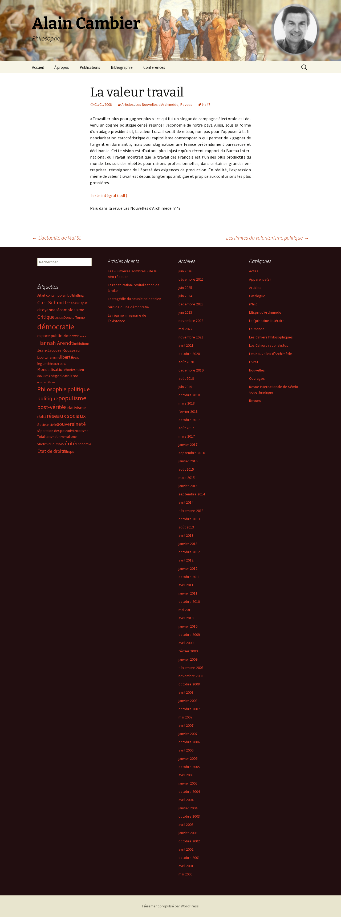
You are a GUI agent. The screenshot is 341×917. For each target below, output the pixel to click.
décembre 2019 (191, 370)
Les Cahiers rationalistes (268, 345)
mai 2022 (185, 328)
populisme (72, 398)
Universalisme (66, 436)
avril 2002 (185, 849)
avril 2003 (185, 824)
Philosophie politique (63, 389)
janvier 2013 (187, 543)
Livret (253, 361)
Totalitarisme (46, 436)
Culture (59, 318)
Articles (127, 104)
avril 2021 (185, 345)
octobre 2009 (189, 634)
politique (47, 398)
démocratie (55, 327)
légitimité (44, 363)
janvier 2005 (187, 783)
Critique (46, 317)
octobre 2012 (189, 552)
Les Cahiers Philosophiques (271, 337)
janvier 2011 (187, 593)
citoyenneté (48, 309)
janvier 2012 (187, 568)
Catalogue (257, 295)
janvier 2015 (187, 485)
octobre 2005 (189, 766)
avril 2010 (185, 618)
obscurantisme (46, 382)
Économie (83, 444)
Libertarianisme (48, 357)
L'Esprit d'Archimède (265, 312)
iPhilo (253, 304)
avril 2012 (185, 560)
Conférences (154, 67)
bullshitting (75, 295)
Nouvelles (257, 370)
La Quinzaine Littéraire (267, 320)
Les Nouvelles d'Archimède (157, 104)
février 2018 (188, 411)
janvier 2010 (187, 626)
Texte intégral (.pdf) (108, 195)
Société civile (47, 424)
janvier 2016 (187, 461)
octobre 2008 (189, 684)
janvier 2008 (187, 700)
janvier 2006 (187, 758)
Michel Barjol (58, 364)
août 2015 (186, 469)
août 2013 (186, 527)
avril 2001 (185, 865)
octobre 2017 (189, 419)
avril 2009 (185, 642)
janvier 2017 (187, 444)
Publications (90, 67)
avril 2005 (185, 775)
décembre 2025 (191, 279)
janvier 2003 (187, 832)
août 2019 (186, 378)
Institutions (81, 343)
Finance (81, 336)
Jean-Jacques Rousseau (58, 350)
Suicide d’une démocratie (128, 307)
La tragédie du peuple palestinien (134, 298)
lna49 (76, 357)
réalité (42, 416)
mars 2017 (186, 436)
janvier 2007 (187, 733)
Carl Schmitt (52, 302)
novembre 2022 (190, 320)
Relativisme (75, 407)
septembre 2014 (191, 494)
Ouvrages (257, 378)
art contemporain (54, 295)
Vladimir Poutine (49, 444)
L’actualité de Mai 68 (56, 237)
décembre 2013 (191, 510)
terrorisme (80, 431)
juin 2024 (185, 295)
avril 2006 (185, 750)
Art (39, 295)
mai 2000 (185, 874)
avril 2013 (185, 535)
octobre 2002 (189, 841)
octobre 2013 (189, 518)
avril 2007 (185, 725)
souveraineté (71, 424)
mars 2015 (186, 477)
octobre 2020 (189, 353)
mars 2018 (186, 403)
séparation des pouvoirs (55, 431)
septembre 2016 (191, 452)
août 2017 (186, 428)
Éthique (69, 451)
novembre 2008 (190, 675)
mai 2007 (185, 717)
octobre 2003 (189, 816)
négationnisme (64, 375)
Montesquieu (74, 369)
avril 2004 (185, 799)
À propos (61, 67)
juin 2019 (185, 386)
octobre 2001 (189, 857)
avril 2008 (185, 692)
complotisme (71, 309)
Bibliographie (122, 67)
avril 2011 (185, 585)
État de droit (50, 451)
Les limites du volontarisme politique (267, 237)
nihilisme (43, 376)
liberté (66, 357)
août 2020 (186, 361)
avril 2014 (185, 502)
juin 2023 (185, 312)
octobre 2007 (189, 708)
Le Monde (257, 328)
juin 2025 (185, 287)
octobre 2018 (189, 395)
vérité (69, 443)
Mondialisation (51, 369)
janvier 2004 (187, 808)
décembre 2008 (191, 667)
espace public (49, 335)
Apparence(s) (260, 279)
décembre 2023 (191, 304)
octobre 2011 (189, 576)
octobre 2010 (189, 601)
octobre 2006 (189, 742)
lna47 (206, 104)
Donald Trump (74, 317)
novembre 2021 (190, 337)
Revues (186, 104)
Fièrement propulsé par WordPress (170, 906)
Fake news (69, 336)
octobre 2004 (189, 791)
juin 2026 (185, 271)
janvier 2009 (187, 659)
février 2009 (188, 651)
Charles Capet (77, 303)
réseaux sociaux (66, 415)
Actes (253, 271)
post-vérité (50, 407)
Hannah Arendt (55, 343)
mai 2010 (185, 609)
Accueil (38, 67)
